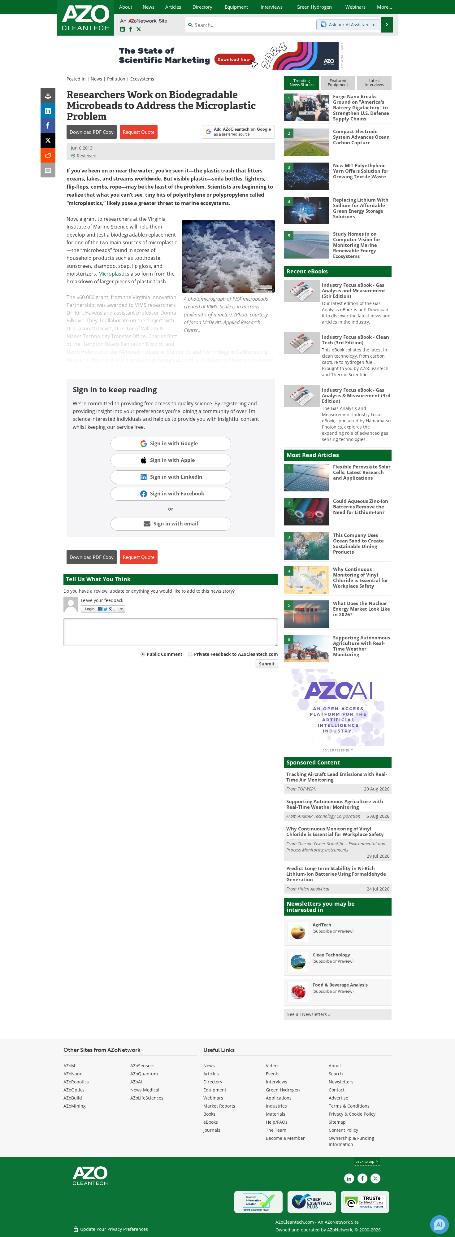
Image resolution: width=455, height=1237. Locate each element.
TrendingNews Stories (302, 82)
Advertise (338, 1098)
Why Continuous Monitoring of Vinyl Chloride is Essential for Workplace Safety (360, 577)
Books (209, 1114)
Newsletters (341, 1082)
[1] (306, 107)
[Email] (48, 170)
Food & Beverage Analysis (340, 985)
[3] (306, 176)
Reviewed (87, 156)
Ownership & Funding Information (351, 1141)
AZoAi (136, 1082)
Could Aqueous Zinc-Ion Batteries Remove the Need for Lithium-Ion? (360, 506)
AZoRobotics (76, 1082)
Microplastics (113, 273)
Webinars (213, 1098)
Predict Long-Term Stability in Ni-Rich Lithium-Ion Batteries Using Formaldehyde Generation (336, 873)
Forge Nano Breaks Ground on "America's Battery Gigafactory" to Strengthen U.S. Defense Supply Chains (361, 107)
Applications (279, 1098)
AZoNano (72, 1074)
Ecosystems (142, 79)
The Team (276, 1130)
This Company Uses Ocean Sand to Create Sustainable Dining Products (358, 543)
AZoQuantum (144, 1074)
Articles (211, 1074)
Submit (267, 664)
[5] (306, 244)
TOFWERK (307, 789)
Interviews (276, 1082)
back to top (365, 1161)
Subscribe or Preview (333, 931)
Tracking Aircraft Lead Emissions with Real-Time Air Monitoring (336, 777)
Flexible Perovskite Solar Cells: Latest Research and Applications (362, 472)
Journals (211, 1130)
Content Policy (343, 1130)
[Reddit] (48, 155)
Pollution (116, 79)
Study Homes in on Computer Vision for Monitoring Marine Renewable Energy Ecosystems (356, 245)
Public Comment (164, 654)
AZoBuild (72, 1098)
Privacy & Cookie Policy (352, 1114)
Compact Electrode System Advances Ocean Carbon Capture (361, 137)
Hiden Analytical (313, 889)
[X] (48, 140)
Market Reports (219, 1106)
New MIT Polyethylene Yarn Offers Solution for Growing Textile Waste (360, 171)
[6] (306, 648)
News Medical (144, 1090)
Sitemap (337, 1122)
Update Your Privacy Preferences (113, 1229)
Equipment (214, 1090)
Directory (212, 1082)
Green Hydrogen (283, 1090)
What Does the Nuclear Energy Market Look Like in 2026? (361, 608)
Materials (275, 1114)
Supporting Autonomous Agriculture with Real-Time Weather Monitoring (361, 645)
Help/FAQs (277, 1122)
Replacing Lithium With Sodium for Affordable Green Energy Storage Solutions (360, 208)
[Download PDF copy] (48, 95)
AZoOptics (73, 1090)
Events (273, 1074)
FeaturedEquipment (338, 82)
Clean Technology (331, 955)
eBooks (210, 1122)
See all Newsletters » (308, 1014)
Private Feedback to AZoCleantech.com (236, 654)
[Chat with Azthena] (439, 1224)
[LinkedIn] (48, 110)
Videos (273, 1066)
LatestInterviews (374, 82)
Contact (336, 1090)
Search (336, 1074)
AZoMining (74, 1106)
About (335, 1066)
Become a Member (285, 1138)
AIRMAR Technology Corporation (329, 816)
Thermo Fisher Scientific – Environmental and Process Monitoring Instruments (335, 847)
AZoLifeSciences (146, 1098)
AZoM (69, 1066)
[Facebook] (48, 125)
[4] (306, 210)
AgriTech (322, 925)
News (96, 79)
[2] (306, 142)
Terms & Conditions (349, 1106)
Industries (276, 1106)
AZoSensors (142, 1066)
